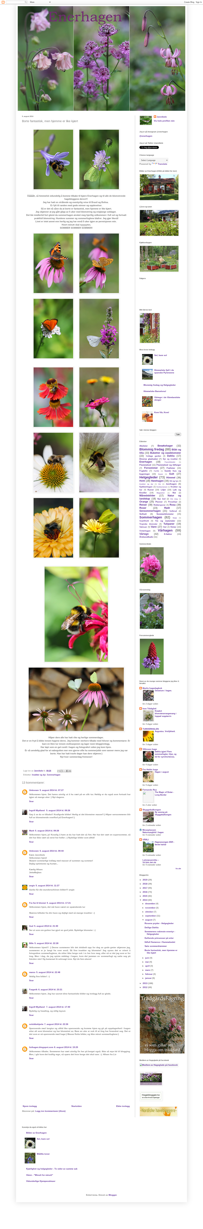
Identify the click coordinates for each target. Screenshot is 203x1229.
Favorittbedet (170, 462)
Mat (174, 493)
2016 (145, 892)
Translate (162, 164)
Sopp (175, 518)
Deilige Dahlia (152, 927)
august (149, 920)
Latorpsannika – (151, 860)
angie (32, 885)
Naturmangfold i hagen (153, 832)
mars (148, 970)
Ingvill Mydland (37, 810)
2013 (145, 983)
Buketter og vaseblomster (165, 452)
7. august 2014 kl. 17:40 (58, 1007)
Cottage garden (153, 456)
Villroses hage (150, 749)
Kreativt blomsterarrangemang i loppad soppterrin (165, 713)
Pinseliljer (172, 502)
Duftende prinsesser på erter (159, 938)
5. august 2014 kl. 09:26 (58, 810)
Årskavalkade (146, 537)
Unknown (34, 790)
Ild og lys (174, 481)
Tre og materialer (165, 521)
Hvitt (142, 480)
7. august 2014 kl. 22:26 (56, 1024)
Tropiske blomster (148, 524)
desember (150, 903)
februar (149, 974)
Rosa (173, 504)
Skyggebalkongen (152, 809)
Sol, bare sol (160, 355)
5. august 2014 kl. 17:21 (59, 903)
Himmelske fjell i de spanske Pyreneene (164, 371)
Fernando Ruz (150, 790)
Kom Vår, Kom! (161, 412)
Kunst (151, 490)
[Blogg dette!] (61, 771)
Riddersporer (160, 505)
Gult (171, 473)
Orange (143, 501)
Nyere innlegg (30, 1106)
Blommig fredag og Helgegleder (160, 385)
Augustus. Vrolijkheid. (165, 731)
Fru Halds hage (150, 769)
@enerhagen (145, 136)
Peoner (159, 502)
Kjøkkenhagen (145, 487)
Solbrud (173, 511)
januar (148, 978)
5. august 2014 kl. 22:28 (46, 943)
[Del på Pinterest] (70, 771)
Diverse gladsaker (148, 459)
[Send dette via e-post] (58, 771)
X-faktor (168, 534)
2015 (145, 896)
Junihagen (171, 484)
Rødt (167, 508)
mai (147, 962)
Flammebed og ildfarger (168, 465)
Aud (31, 926)
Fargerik (33, 989)
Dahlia (170, 455)
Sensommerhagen (150, 510)
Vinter (173, 527)
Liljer (163, 490)
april (147, 966)
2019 (145, 880)
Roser (142, 508)
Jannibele (162, 117)
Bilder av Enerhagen (36, 1133)
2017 (145, 888)
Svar (31, 801)
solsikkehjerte (36, 1024)
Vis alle (178, 868)
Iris (159, 484)
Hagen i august (162, 772)
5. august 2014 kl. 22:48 (48, 972)
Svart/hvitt (144, 521)
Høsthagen (157, 480)
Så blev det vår (149, 862)
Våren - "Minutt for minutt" (39, 1175)
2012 (145, 987)
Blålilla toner (43, 1154)
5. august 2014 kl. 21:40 (46, 926)
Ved (164, 527)
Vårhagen (165, 530)
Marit (31, 830)
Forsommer (151, 467)
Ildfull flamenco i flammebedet (160, 942)
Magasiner (161, 493)
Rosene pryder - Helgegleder (159, 923)
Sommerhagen (53, 775)
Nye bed (161, 499)
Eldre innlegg (123, 1106)
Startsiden (76, 1106)
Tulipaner (168, 523)
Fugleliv (143, 471)
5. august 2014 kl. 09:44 (52, 851)
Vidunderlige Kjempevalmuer (40, 1181)
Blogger (113, 1195)
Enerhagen (145, 461)
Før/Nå (156, 471)
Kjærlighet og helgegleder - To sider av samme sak (51, 1169)
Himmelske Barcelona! (155, 391)
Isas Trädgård (149, 708)
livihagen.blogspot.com (41, 1047)
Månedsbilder (147, 495)
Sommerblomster (165, 514)
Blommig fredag (151, 449)
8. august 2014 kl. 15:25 (66, 1047)
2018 (145, 884)
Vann (154, 526)
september (150, 916)
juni (147, 958)
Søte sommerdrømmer (156, 946)
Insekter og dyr (39, 775)
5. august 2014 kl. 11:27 (47, 885)
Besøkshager (165, 445)
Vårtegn (144, 534)
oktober (149, 912)
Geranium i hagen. (163, 690)
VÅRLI (146, 839)
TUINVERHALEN (151, 729)
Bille (31, 943)
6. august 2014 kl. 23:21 (50, 989)
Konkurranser (161, 487)
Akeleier (143, 446)
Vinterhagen (145, 531)
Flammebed (145, 465)
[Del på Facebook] (67, 771)
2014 (145, 900)
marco (32, 972)
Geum (160, 474)
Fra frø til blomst (37, 903)
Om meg (174, 499)
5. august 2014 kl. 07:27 (52, 790)
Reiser (143, 504)
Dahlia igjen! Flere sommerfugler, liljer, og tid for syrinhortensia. (165, 754)
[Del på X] (64, 771)
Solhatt (143, 514)
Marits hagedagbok (152, 688)
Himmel (170, 477)
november (150, 908)
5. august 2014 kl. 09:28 (47, 830)
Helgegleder (148, 477)
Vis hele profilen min (164, 121)
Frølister (171, 468)
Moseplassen (149, 830)
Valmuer (143, 527)
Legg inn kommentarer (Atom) (50, 1111)
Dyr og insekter (170, 459)
